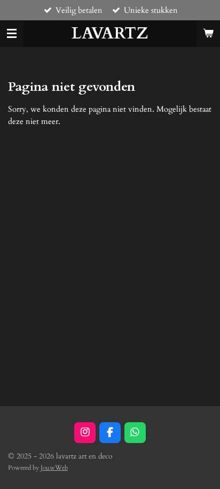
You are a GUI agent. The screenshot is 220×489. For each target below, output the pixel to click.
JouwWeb (54, 467)
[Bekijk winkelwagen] (208, 33)
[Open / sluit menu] (11, 33)
